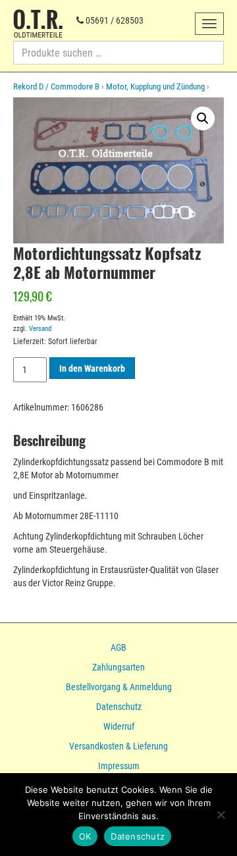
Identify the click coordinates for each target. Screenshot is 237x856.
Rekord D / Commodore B (56, 86)
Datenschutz (119, 706)
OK (85, 836)
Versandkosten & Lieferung (118, 746)
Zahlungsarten (118, 667)
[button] (203, 118)
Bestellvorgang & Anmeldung (119, 687)
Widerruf (118, 726)
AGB (118, 647)
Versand (40, 328)
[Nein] (220, 814)
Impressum (119, 766)
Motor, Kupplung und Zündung (155, 86)
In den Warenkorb (92, 368)
